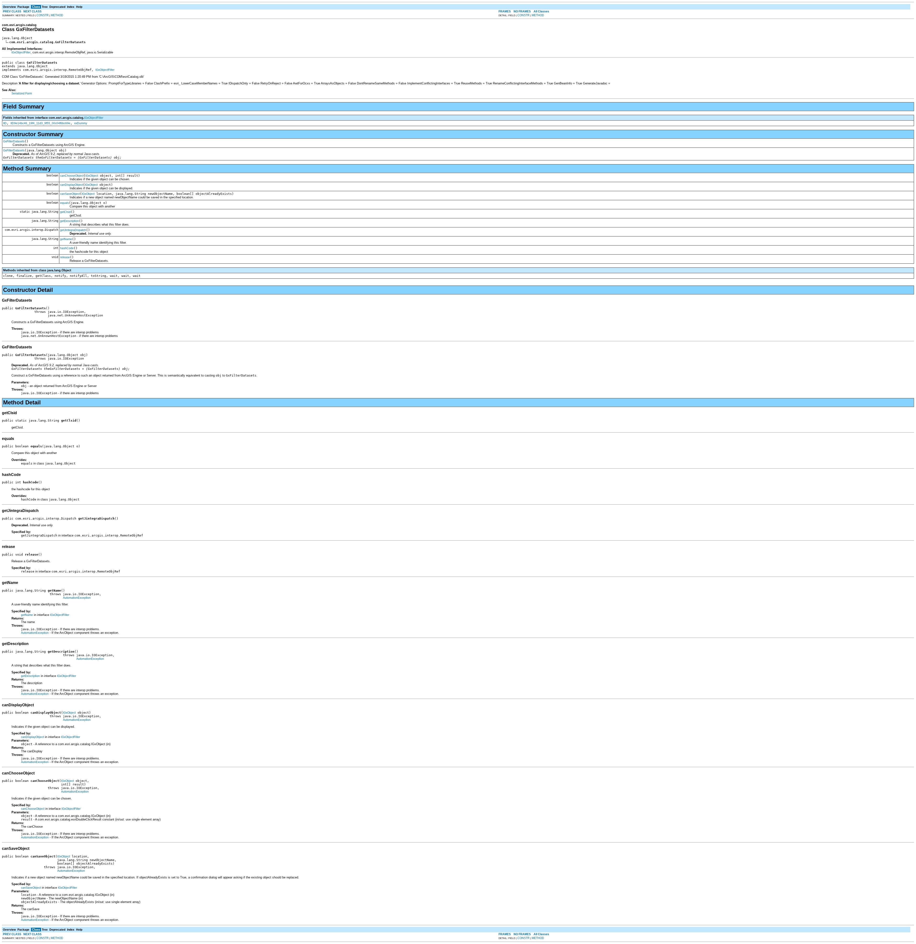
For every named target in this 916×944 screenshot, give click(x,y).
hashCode (67, 248)
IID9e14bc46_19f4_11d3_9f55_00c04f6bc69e (40, 123)
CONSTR (42, 15)
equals (64, 203)
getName (66, 239)
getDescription (69, 221)
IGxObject (91, 175)
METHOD (57, 15)
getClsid (65, 212)
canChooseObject (71, 175)
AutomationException (77, 597)
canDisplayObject (71, 184)
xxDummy (80, 123)
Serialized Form (21, 93)
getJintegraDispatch (73, 230)
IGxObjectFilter (21, 52)
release (65, 257)
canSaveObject (70, 194)
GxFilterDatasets (14, 141)
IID (5, 123)
